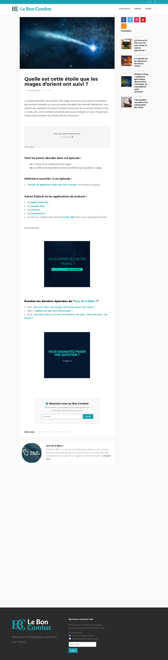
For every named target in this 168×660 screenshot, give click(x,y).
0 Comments (47, 90)
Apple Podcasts (39, 202)
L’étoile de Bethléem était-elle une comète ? (52, 185)
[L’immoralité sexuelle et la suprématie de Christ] (126, 102)
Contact (149, 2)
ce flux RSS (68, 217)
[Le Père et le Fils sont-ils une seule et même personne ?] (126, 44)
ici (102, 452)
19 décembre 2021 (141, 55)
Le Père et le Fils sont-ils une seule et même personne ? (140, 45)
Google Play (37, 206)
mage (52, 432)
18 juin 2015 (138, 37)
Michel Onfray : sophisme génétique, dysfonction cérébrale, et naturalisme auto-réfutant (141, 83)
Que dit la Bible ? (32, 74)
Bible (39, 432)
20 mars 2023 (139, 71)
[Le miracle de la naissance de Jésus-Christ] (126, 61)
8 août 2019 (47, 74)
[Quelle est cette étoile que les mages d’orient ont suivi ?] (31, 453)
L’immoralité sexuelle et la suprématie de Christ (141, 104)
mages (59, 432)
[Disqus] (67, 498)
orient (66, 432)
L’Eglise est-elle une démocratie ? (53, 311)
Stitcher (35, 210)
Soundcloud (38, 213)
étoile (46, 432)
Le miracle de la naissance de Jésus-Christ (141, 62)
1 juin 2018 (138, 97)
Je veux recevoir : (76, 632)
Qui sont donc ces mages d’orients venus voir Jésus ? (64, 307)
